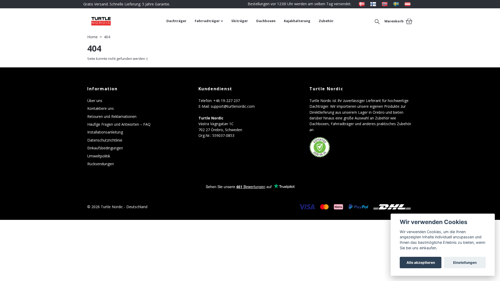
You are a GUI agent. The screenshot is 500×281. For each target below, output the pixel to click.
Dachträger (176, 20)
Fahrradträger (207, 20)
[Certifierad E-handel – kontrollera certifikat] (319, 147)
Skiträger (239, 20)
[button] (377, 21)
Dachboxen (266, 20)
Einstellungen (465, 262)
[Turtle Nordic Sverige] (396, 3)
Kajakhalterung (297, 20)
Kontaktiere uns (100, 108)
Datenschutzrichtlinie (104, 140)
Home (92, 36)
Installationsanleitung (105, 132)
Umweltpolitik (98, 156)
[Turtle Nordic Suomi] (373, 3)
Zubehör (326, 20)
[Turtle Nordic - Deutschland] (125, 21)
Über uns (94, 100)
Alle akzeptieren (421, 262)
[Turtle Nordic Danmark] (362, 3)
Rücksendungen (100, 163)
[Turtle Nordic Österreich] (407, 3)
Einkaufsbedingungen (105, 147)
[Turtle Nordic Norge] (385, 3)
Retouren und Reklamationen (111, 116)
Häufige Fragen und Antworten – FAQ (119, 124)
